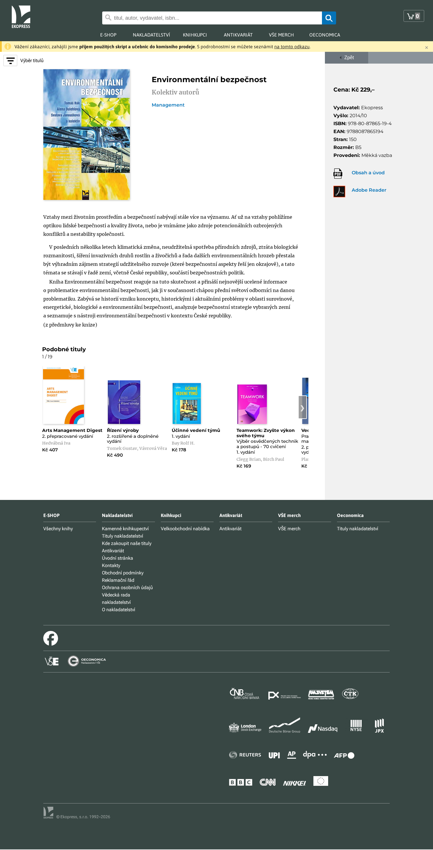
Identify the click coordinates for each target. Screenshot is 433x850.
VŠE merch (289, 528)
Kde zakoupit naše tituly (126, 543)
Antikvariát (113, 551)
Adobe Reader (369, 190)
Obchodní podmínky (122, 573)
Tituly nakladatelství (122, 536)
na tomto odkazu (292, 46)
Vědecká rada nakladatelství (116, 598)
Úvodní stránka (117, 558)
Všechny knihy (58, 528)
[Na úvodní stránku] (25, 16)
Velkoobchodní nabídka (185, 528)
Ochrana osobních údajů (127, 587)
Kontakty (111, 565)
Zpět (348, 57)
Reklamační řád (118, 580)
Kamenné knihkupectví (125, 528)
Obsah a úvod (368, 172)
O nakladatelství (118, 609)
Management (168, 105)
